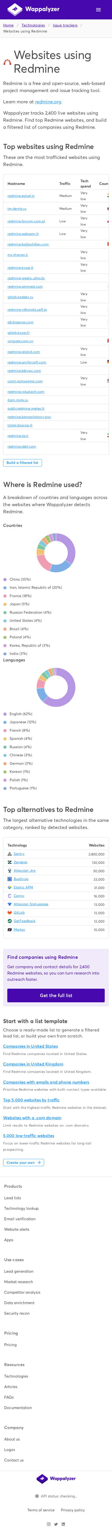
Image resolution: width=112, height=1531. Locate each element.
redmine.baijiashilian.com (28, 244)
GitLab (19, 912)
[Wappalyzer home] (33, 9)
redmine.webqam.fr (23, 234)
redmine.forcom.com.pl (26, 221)
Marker (19, 930)
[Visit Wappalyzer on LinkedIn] (63, 1524)
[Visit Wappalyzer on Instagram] (48, 1524)
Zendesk (20, 862)
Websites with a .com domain (32, 1117)
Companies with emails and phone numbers (46, 1082)
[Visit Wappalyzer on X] (56, 1524)
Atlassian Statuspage (31, 904)
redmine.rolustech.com (26, 392)
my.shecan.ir (18, 255)
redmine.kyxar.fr (21, 268)
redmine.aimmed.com (25, 286)
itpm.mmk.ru (18, 400)
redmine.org (48, 102)
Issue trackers (65, 25)
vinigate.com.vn (20, 341)
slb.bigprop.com (21, 322)
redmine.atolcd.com (24, 352)
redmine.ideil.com (22, 446)
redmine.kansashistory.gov (29, 417)
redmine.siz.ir (18, 436)
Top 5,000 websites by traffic (31, 1100)
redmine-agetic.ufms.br (26, 278)
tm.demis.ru (17, 209)
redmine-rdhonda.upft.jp (27, 310)
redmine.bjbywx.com (24, 371)
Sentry (19, 854)
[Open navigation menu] (98, 9)
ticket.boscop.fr (20, 425)
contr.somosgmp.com (25, 381)
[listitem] (56, 1198)
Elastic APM (23, 887)
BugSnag (21, 879)
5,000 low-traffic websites (28, 1135)
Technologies (33, 25)
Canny (19, 896)
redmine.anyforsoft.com (27, 362)
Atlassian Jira (25, 870)
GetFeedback (24, 921)
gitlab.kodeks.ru (20, 297)
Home (8, 25)
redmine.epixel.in (21, 196)
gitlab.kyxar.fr (19, 333)
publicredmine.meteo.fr (26, 408)
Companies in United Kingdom (33, 1064)
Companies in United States (30, 1046)
